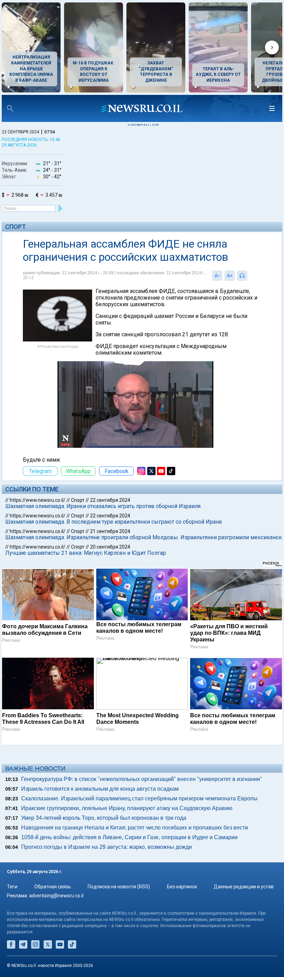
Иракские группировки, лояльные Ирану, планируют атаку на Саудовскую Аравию (126, 808)
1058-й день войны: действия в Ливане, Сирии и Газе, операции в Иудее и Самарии (129, 837)
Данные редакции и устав (244, 886)
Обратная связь (52, 886)
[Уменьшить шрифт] (217, 275)
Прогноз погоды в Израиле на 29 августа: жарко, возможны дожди (106, 847)
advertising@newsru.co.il (56, 895)
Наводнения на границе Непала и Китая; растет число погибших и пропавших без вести (134, 828)
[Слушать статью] (249, 275)
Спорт (15, 226)
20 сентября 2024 (110, 547)
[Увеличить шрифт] (229, 275)
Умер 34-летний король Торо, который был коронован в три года (103, 818)
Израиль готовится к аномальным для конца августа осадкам (100, 789)
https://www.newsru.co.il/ (37, 500)
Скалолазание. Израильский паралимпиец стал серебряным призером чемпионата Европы (139, 798)
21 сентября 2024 (110, 531)
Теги (12, 886)
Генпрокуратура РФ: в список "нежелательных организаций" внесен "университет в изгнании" (141, 779)
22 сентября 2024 (110, 500)
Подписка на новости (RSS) (119, 886)
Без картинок (182, 886)
